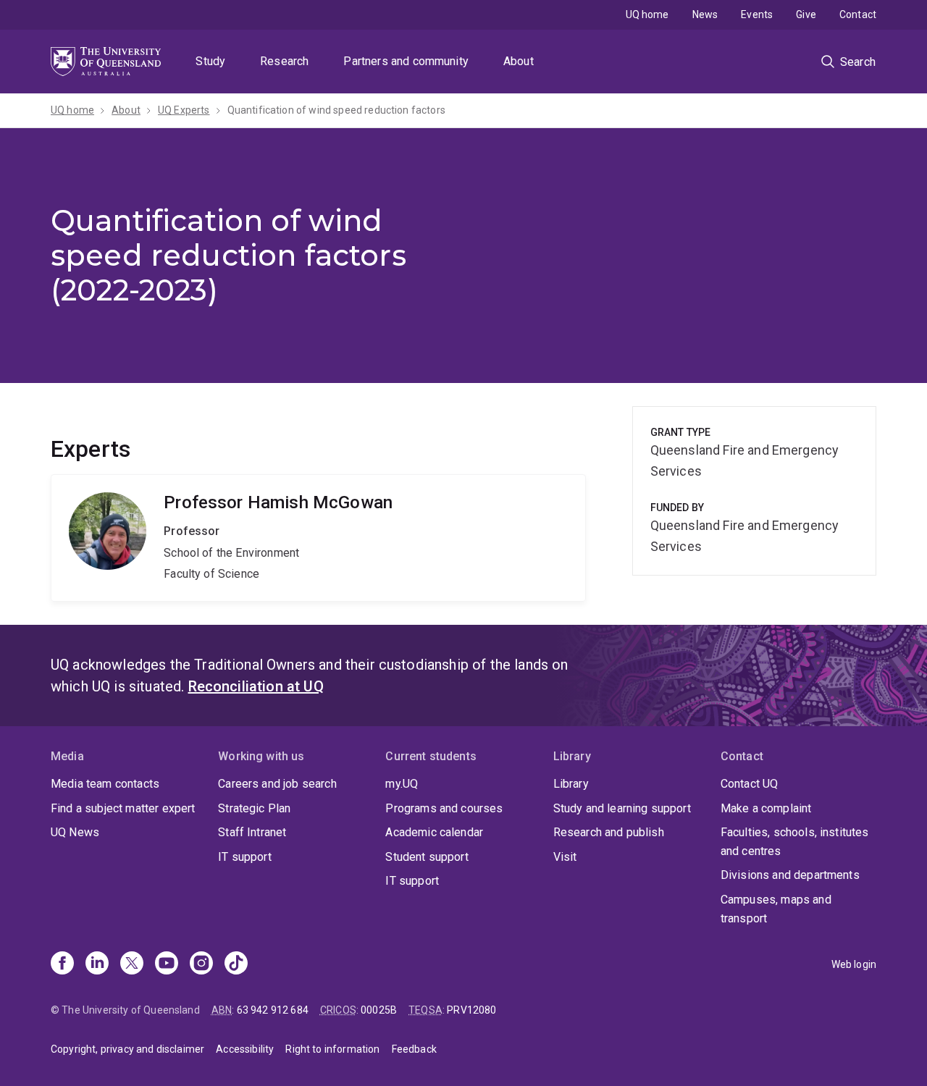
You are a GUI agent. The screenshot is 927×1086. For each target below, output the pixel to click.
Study (210, 61)
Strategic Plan (254, 808)
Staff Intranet (252, 832)
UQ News (75, 832)
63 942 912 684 (273, 1010)
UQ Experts (184, 110)
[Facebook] (62, 964)
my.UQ (401, 784)
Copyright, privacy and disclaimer (127, 1049)
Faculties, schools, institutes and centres (795, 841)
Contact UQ (750, 784)
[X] (131, 964)
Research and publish (608, 832)
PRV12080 (471, 1010)
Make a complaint (766, 808)
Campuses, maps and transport (776, 909)
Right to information (332, 1049)
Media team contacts (105, 784)
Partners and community (406, 61)
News (705, 14)
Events (757, 14)
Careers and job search (277, 784)
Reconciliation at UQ (256, 686)
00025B (379, 1010)
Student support (426, 857)
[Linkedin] (97, 964)
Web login (853, 964)
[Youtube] (166, 964)
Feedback (414, 1049)
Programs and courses (444, 808)
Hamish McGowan (318, 538)
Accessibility (245, 1049)
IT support (245, 857)
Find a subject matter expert (123, 808)
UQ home (647, 14)
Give (806, 14)
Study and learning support (622, 808)
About (518, 61)
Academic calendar (434, 832)
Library (571, 784)
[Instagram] (201, 964)
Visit (565, 857)
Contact (857, 14)
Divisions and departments (790, 875)
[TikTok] (236, 964)
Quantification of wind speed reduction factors (336, 110)
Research (284, 61)
